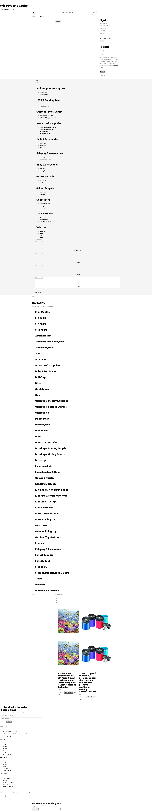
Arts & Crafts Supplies (48, 123)
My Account (6, 778)
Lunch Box (43, 192)
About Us (5, 766)
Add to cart (61, 692)
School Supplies (45, 188)
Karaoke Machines (45, 222)
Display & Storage (45, 204)
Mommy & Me (7, 754)
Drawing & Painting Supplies (48, 127)
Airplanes (42, 231)
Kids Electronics (44, 507)
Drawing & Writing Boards (47, 129)
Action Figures (43, 92)
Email (101, 52)
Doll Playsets (43, 143)
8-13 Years (77, 286)
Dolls (41, 147)
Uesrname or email (105, 25)
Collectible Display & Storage (51, 400)
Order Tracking (7, 770)
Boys (4, 752)
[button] (106, 13)
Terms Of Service (8, 786)
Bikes (41, 233)
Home (33, 306)
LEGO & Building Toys (48, 100)
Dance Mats (43, 217)
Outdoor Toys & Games (49, 111)
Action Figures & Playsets (50, 88)
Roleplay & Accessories (49, 153)
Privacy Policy (7, 784)
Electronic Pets (44, 219)
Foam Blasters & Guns (46, 115)
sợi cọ (11, 715)
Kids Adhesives (44, 131)
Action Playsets (44, 94)
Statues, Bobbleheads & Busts (48, 208)
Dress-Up (42, 157)
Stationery (43, 194)
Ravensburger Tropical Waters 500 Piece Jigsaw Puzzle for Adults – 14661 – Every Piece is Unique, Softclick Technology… (67, 680)
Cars (41, 235)
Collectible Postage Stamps (51, 406)
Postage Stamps (44, 206)
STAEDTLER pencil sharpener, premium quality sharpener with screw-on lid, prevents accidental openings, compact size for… (88, 682)
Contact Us (6, 768)
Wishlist (5, 780)
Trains (41, 237)
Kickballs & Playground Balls (48, 118)
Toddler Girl (6, 748)
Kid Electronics (44, 213)
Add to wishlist (69, 692)
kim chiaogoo (30, 793)
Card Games (43, 180)
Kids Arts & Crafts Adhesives (51, 495)
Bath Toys (42, 168)
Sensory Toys (43, 171)
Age (37, 353)
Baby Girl (5, 744)
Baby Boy (5, 746)
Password (102, 30)
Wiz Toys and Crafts (14, 6)
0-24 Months (77, 250)
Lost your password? (105, 38)
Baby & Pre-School (47, 164)
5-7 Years (77, 274)
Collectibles (43, 199)
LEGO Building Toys (45, 104)
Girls (4, 750)
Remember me (105, 36)
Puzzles (42, 182)
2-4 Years (77, 262)
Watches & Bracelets (46, 159)
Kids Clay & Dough (45, 133)
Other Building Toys (45, 106)
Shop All (5, 764)
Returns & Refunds (8, 782)
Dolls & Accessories (47, 139)
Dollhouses (41, 430)
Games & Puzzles (46, 176)
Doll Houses (43, 145)
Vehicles (41, 227)
